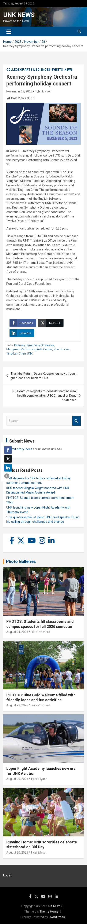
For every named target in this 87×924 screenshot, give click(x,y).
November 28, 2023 (19, 91)
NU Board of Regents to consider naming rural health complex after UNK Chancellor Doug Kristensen (44, 395)
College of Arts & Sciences (28, 69)
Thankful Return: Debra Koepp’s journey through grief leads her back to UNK (43, 376)
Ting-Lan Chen (16, 353)
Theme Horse (48, 911)
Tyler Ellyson (43, 91)
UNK (30, 353)
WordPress (57, 917)
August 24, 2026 (17, 632)
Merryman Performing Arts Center (29, 349)
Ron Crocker (62, 349)
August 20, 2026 (17, 779)
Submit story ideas (19, 449)
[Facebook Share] (8, 450)
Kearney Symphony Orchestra (34, 345)
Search (76, 421)
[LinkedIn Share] (8, 468)
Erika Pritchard (40, 632)
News (68, 69)
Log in (7, 875)
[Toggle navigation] (8, 31)
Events (57, 69)
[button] (6, 475)
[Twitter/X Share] (8, 459)
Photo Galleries (21, 561)
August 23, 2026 (17, 705)
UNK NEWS (19, 14)
